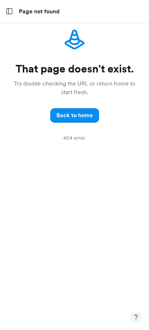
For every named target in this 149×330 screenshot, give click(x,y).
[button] (74, 115)
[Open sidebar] (9, 11)
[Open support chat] (136, 317)
